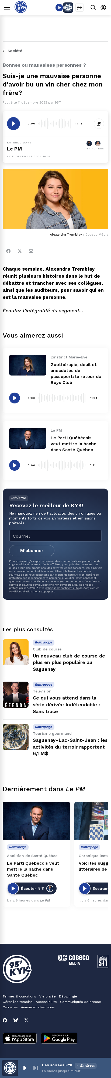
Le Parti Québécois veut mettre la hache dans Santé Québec (73, 443)
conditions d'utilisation (23, 591)
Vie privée (47, 996)
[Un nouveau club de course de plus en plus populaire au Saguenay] (16, 652)
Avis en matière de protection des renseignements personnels (54, 576)
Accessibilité (46, 1002)
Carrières (10, 1007)
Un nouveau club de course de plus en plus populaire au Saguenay (69, 662)
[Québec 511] (103, 966)
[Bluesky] (15, 1020)
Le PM (14, 149)
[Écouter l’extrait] (13, 123)
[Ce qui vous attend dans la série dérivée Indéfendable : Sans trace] (16, 695)
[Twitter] (19, 251)
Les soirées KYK (57, 1065)
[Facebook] (8, 251)
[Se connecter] (103, 7)
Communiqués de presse (80, 1002)
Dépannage (68, 996)
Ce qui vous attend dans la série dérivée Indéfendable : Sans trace (66, 704)
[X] (26, 1020)
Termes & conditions (19, 996)
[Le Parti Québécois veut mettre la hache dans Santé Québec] (27, 438)
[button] (24, 1068)
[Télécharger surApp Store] (20, 1039)
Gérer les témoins (18, 1002)
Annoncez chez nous (38, 1007)
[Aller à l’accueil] (21, 11)
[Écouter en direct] (59, 7)
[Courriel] (31, 251)
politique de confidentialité (62, 587)
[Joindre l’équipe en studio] (79, 8)
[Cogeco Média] (73, 963)
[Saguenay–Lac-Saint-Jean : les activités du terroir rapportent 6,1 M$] (16, 737)
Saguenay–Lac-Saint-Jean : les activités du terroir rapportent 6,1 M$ (70, 746)
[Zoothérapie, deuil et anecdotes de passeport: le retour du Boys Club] (27, 365)
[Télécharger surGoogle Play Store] (59, 1039)
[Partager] (99, 123)
